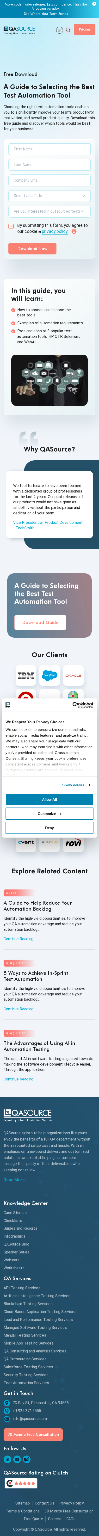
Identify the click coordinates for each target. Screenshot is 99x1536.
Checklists (13, 1220)
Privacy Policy (71, 1503)
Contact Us (44, 1503)
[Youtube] (17, 1459)
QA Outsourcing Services (25, 1359)
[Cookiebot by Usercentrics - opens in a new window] (72, 705)
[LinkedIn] (7, 1459)
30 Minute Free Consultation (33, 1434)
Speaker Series (17, 1252)
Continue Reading (18, 939)
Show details (73, 785)
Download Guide (40, 622)
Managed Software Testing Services (35, 1327)
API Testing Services (22, 1288)
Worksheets (14, 1268)
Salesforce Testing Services (28, 1367)
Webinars (11, 1260)
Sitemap (22, 1503)
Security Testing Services (26, 1375)
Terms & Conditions (23, 1511)
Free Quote (33, 1519)
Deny (49, 828)
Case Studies (15, 1212)
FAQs (70, 1519)
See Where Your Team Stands (46, 14)
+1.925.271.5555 (27, 1410)
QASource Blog (16, 1244)
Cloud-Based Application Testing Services (40, 1311)
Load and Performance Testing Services (38, 1319)
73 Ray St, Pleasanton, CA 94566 (41, 1402)
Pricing (84, 29)
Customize (47, 814)
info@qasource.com (30, 1418)
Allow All (49, 799)
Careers (54, 1519)
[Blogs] (27, 1459)
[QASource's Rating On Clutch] (21, 1483)
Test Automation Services (26, 1383)
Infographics (14, 1236)
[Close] (94, 3)
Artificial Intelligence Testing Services (37, 1296)
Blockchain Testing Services (28, 1304)
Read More (14, 1180)
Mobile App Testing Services (29, 1343)
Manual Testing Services (25, 1335)
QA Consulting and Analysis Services (35, 1351)
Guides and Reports (20, 1228)
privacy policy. (55, 231)
